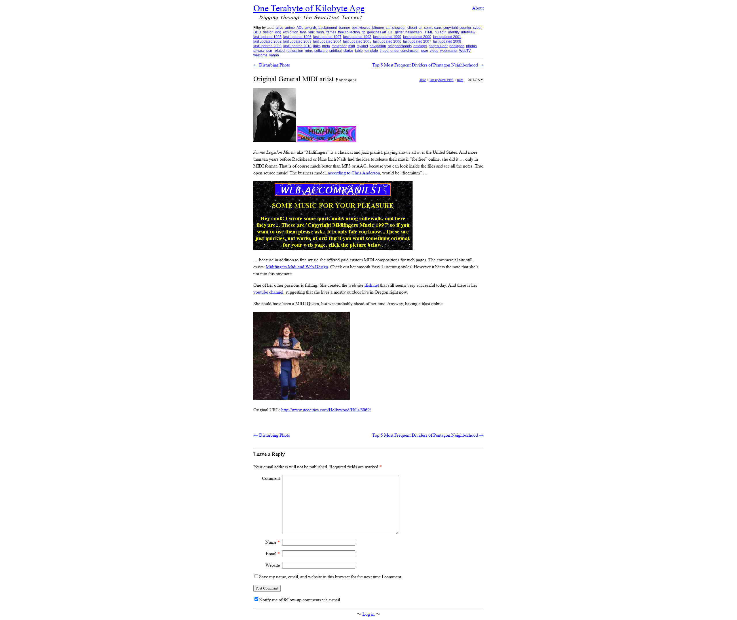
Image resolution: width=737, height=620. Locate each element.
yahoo (274, 55)
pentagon (456, 46)
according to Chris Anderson (354, 173)
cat (388, 28)
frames (331, 32)
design (268, 32)
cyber (477, 28)
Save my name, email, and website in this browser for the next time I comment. (330, 577)
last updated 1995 (267, 37)
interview (468, 32)
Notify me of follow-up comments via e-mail (299, 600)
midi (351, 46)
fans (303, 32)
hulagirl (441, 32)
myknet (362, 46)
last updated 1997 (327, 37)
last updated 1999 (387, 37)
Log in (368, 614)
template (371, 51)
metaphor (339, 46)
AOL (300, 28)
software (321, 51)
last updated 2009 (267, 46)
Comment (271, 478)
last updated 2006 (387, 41)
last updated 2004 (327, 41)
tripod (384, 51)
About (478, 8)
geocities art (376, 32)
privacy (259, 51)
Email (273, 554)
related (279, 51)
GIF (390, 32)
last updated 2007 (417, 41)
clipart (412, 28)
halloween (413, 32)
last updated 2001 (447, 37)
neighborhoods (400, 46)
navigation (378, 46)
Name (272, 542)
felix (311, 32)
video (434, 51)
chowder (399, 28)
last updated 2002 (267, 41)
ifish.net (371, 285)
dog (278, 32)
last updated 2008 (447, 41)
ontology (420, 46)
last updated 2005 (357, 41)
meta (326, 46)
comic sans (433, 28)
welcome (260, 55)
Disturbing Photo (271, 65)
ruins (309, 51)
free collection (349, 32)
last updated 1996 (297, 37)
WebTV (465, 51)
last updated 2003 (297, 41)
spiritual (335, 51)
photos (471, 46)
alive (279, 28)
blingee (378, 28)
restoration (294, 51)
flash (320, 32)
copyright (450, 28)
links (316, 46)
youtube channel (268, 292)
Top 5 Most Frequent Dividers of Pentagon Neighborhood (428, 65)
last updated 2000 (417, 37)
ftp (363, 32)
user (424, 51)
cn (420, 28)
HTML (428, 32)
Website (272, 565)
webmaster (448, 51)
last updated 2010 (297, 46)
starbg (348, 51)
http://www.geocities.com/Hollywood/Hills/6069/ (326, 410)
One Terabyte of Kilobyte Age (308, 8)
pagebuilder (438, 46)
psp (269, 51)
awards (311, 28)
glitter (399, 32)
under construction (404, 51)
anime (290, 28)
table (359, 51)
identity (453, 32)
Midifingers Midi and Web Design (297, 267)
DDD (257, 32)
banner (344, 28)
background (327, 28)
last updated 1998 (357, 37)
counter (465, 28)
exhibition (290, 32)
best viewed (361, 28)
